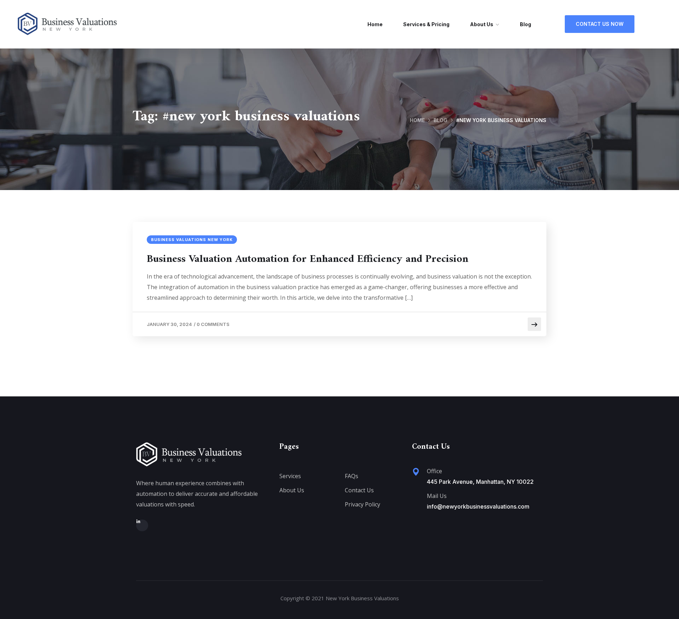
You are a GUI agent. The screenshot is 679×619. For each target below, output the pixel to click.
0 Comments (213, 324)
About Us (481, 24)
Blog (525, 24)
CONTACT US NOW (599, 24)
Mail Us (437, 496)
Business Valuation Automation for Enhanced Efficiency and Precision (307, 259)
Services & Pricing (426, 24)
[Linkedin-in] (142, 526)
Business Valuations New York (192, 239)
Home (375, 24)
